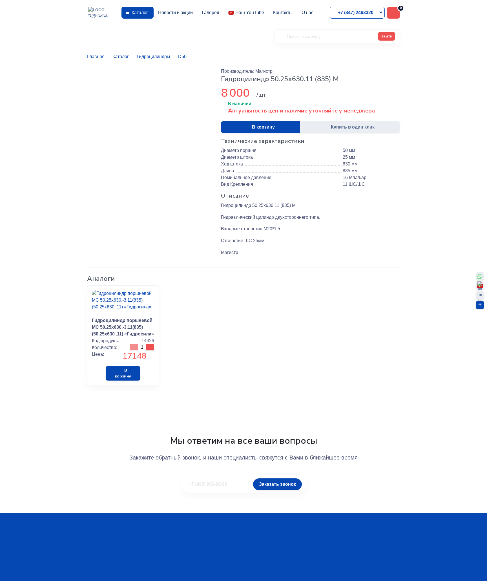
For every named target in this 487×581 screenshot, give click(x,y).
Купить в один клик (353, 127)
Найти (386, 36)
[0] (393, 13)
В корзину (263, 127)
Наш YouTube (249, 12)
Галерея (210, 12)
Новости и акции (175, 12)
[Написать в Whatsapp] (480, 276)
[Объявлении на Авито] (480, 295)
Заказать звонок (277, 484)
